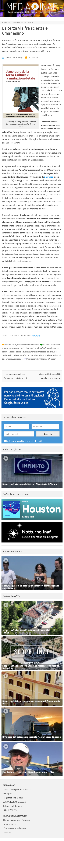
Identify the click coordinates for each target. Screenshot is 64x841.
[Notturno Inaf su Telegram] (32, 543)
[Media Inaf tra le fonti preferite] (32, 408)
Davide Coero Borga (14, 57)
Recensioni (55, 345)
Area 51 (7, 832)
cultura (46, 345)
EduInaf (7, 345)
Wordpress (11, 824)
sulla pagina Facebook (36, 352)
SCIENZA (5, 348)
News (14, 345)
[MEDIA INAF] (32, 9)
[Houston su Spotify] (32, 520)
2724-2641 (13, 810)
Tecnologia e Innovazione (28, 345)
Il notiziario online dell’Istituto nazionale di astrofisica (32, 12)
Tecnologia (14, 348)
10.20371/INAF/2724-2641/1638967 (43, 359)
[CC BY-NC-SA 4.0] (36, 335)
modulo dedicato (15, 359)
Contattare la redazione (15, 828)
